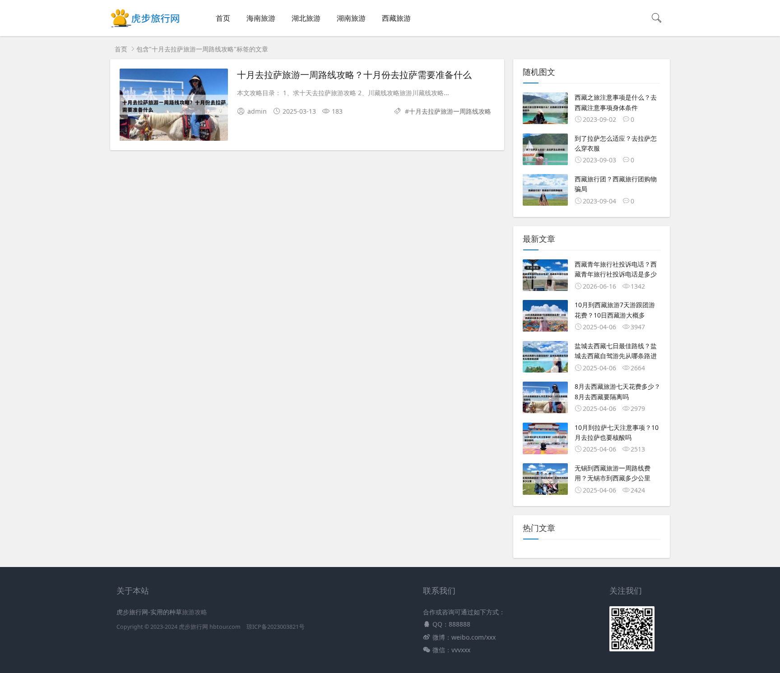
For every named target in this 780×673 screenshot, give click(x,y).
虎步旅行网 (193, 627)
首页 (223, 18)
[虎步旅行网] (145, 27)
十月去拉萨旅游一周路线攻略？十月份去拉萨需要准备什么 (354, 75)
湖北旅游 (306, 18)
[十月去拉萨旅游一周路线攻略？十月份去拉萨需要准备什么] (174, 106)
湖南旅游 (351, 18)
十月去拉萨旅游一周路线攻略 (450, 111)
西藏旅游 (396, 18)
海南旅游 (260, 18)
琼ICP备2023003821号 (275, 627)
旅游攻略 (194, 612)
